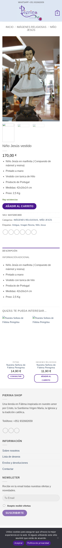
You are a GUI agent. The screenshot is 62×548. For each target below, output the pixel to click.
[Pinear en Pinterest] (28, 232)
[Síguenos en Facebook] (5, 430)
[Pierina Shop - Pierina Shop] (31, 13)
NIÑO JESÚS (45, 220)
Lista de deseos (11, 456)
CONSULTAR (16, 376)
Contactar (7, 469)
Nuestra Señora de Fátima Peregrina (15, 366)
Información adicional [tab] (15, 257)
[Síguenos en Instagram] (11, 430)
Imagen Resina (27, 225)
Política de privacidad (38, 543)
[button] (4, 13)
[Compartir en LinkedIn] (34, 232)
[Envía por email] (22, 232)
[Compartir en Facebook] (11, 232)
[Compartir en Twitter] (16, 232)
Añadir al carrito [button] (46, 378)
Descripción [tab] (9, 251)
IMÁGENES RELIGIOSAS (31, 27)
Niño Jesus (41, 225)
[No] (58, 538)
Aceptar (18, 543)
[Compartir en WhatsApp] (5, 232)
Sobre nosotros (11, 450)
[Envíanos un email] (16, 430)
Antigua (15, 225)
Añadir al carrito (19, 206)
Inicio (9, 27)
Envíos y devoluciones (15, 462)
